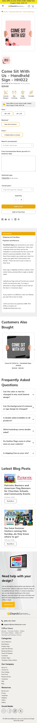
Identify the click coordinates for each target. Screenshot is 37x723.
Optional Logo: (7, 175)
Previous (3, 350)
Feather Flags (6, 646)
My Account (5, 691)
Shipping (4, 697)
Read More (10, 501)
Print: (4, 131)
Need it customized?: (9, 141)
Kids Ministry (5, 644)
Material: (5, 120)
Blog (3, 683)
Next (34, 350)
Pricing (4, 693)
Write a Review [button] (25, 83)
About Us (4, 667)
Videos (4, 700)
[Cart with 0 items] (33, 6)
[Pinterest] (19, 219)
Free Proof (5, 674)
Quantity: (18, 196)
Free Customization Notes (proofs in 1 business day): (16, 152)
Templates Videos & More (9, 660)
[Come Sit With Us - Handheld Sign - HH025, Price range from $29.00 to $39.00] (18, 347)
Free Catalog (5, 672)
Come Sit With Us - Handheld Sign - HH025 (18, 364)
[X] (12, 219)
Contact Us (8, 604)
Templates (5, 695)
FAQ (3, 681)
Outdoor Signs (6, 658)
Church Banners (6, 642)
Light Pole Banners (7, 648)
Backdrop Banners (7, 651)
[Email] (6, 219)
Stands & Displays (7, 653)
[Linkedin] (15, 219)
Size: (4, 109)
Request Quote (6, 676)
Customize (5, 655)
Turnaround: (7, 186)
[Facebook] (2, 219)
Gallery (4, 702)
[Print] (9, 219)
